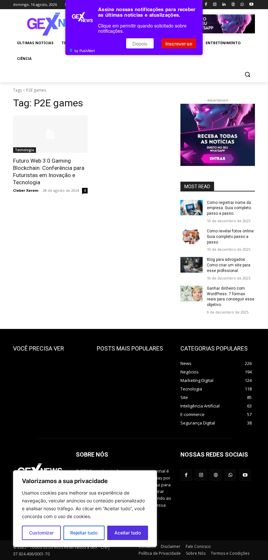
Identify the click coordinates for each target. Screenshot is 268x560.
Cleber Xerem (25, 190)
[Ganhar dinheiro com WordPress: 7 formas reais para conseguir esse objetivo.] (191, 293)
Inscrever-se (178, 43)
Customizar (41, 532)
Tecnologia (24, 150)
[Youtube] (251, 5)
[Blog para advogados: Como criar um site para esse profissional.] (191, 265)
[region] (85, 508)
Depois (139, 43)
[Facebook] (205, 5)
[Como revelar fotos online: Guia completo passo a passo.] (191, 236)
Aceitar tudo (127, 532)
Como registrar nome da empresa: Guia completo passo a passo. (229, 208)
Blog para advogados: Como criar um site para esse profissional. (228, 265)
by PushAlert (85, 50)
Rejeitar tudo (83, 532)
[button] (247, 74)
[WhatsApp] (242, 5)
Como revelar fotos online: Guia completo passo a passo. (231, 236)
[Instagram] (215, 5)
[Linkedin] (224, 5)
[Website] (233, 5)
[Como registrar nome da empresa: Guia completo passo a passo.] (191, 208)
